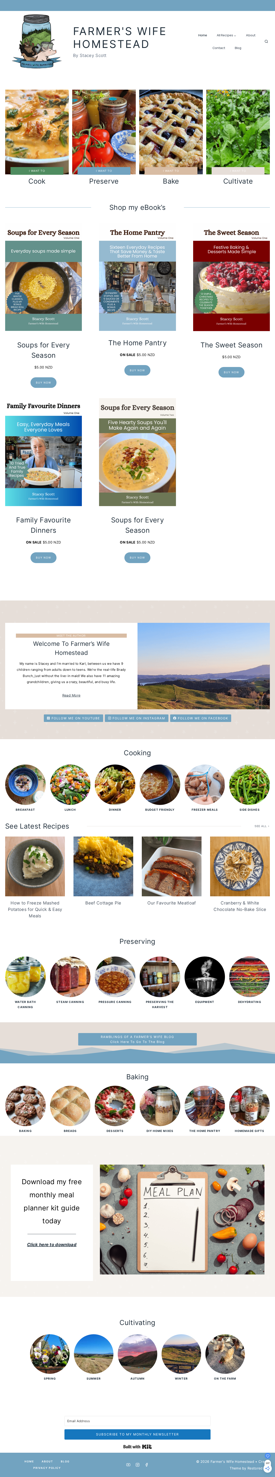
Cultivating (137, 1322)
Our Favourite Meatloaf (171, 903)
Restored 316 (259, 1468)
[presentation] (35, 866)
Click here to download (51, 1244)
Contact (218, 48)
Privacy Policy (47, 1467)
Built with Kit (137, 1447)
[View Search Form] (266, 41)
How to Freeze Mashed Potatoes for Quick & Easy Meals (35, 909)
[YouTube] (128, 1465)
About (250, 35)
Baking (137, 1077)
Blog (238, 48)
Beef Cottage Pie (103, 903)
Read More (71, 695)
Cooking (137, 753)
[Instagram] (138, 1465)
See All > (262, 826)
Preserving (137, 941)
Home (202, 35)
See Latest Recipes (37, 826)
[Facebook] (147, 1465)
